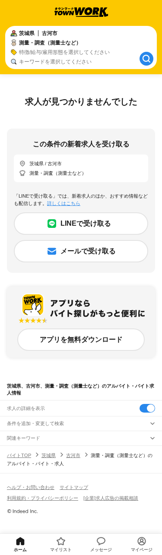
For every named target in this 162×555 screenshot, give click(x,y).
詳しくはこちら (63, 203)
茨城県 (48, 455)
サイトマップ (74, 487)
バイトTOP (19, 455)
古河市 (73, 455)
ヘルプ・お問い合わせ (30, 487)
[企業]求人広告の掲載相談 (110, 498)
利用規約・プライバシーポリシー (42, 498)
